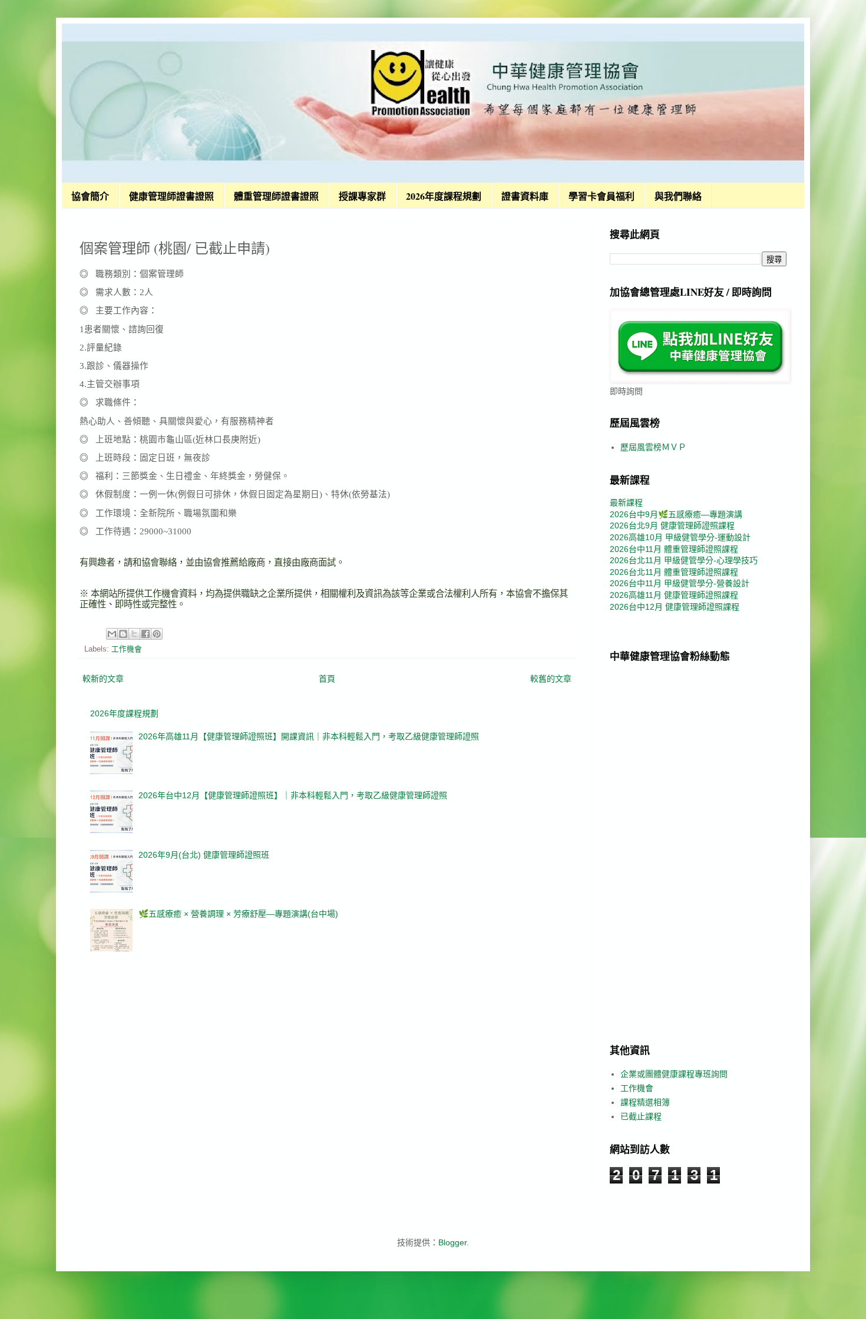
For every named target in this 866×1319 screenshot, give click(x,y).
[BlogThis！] (123, 634)
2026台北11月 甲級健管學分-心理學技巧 (684, 560)
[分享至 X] (134, 634)
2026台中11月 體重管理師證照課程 (674, 549)
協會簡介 (90, 196)
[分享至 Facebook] (145, 634)
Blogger (452, 1242)
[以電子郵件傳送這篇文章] (112, 634)
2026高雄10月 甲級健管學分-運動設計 (680, 537)
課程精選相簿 (645, 1102)
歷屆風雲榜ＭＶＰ (653, 447)
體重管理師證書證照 (276, 196)
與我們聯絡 (678, 196)
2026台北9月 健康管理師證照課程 (672, 525)
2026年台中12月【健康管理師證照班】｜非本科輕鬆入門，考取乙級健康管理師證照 (292, 795)
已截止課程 (641, 1116)
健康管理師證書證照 (171, 196)
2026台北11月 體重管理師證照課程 (674, 572)
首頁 (327, 678)
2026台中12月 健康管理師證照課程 (674, 606)
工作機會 (126, 649)
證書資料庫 (524, 196)
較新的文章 (103, 678)
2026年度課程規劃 (443, 196)
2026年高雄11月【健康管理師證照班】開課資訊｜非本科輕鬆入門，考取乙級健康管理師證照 (308, 736)
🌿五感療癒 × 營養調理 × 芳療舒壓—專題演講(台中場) (238, 913)
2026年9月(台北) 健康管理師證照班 (203, 855)
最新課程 (626, 502)
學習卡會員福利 (601, 196)
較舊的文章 (550, 678)
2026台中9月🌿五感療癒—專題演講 (676, 514)
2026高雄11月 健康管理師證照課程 (674, 595)
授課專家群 (362, 196)
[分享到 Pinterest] (157, 634)
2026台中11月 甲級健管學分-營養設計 (679, 583)
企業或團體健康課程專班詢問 (674, 1074)
